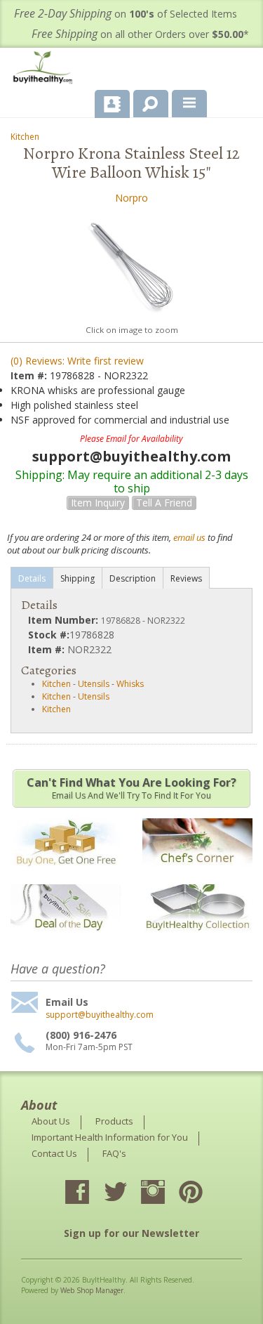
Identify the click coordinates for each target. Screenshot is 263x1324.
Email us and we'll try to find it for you (131, 788)
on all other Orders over (140, 34)
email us (189, 537)
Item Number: (64, 620)
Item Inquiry (98, 502)
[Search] (145, 101)
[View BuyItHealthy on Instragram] (165, 1193)
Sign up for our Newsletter (131, 1233)
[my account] (112, 104)
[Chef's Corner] (197, 874)
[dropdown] (189, 104)
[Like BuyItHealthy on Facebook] (90, 1193)
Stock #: (48, 634)
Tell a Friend (164, 502)
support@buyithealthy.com (100, 1015)
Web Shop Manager (91, 1290)
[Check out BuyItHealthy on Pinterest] (203, 1193)
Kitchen (25, 137)
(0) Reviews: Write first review (77, 360)
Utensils (93, 684)
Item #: (30, 375)
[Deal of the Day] (66, 939)
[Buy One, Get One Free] (66, 874)
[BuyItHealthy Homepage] (45, 69)
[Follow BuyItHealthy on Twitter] (127, 1193)
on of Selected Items (125, 13)
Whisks (130, 684)
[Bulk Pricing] (197, 939)
